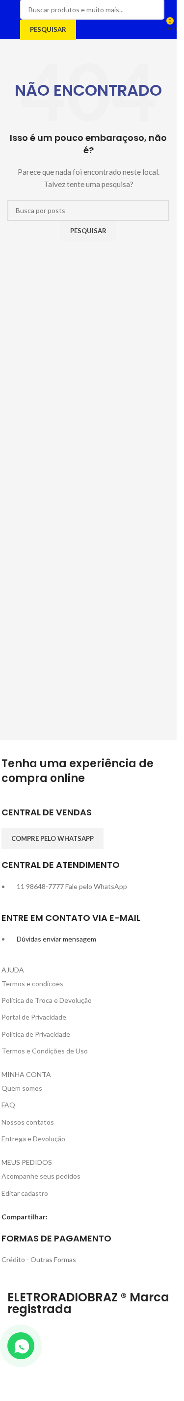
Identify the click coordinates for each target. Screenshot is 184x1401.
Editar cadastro (24, 1193)
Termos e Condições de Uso (44, 1051)
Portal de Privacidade (33, 1017)
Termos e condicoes (32, 983)
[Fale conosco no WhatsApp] (20, 1345)
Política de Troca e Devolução (46, 1000)
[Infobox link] (88, 817)
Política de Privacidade (35, 1034)
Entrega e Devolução (33, 1138)
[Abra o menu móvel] (11, 19)
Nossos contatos (27, 1122)
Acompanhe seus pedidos (40, 1176)
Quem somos (21, 1088)
